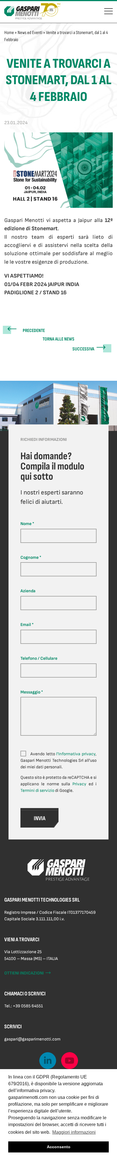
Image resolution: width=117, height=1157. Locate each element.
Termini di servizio (37, 790)
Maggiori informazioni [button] (74, 1132)
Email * (27, 624)
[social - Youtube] (69, 1060)
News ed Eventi (30, 32)
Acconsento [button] (58, 1147)
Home (9, 32)
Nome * (27, 523)
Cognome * (30, 557)
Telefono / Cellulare (38, 658)
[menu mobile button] (108, 10)
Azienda (27, 591)
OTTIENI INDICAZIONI (27, 973)
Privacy (79, 784)
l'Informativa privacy (75, 754)
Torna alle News (58, 339)
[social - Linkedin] (47, 1060)
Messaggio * (31, 692)
